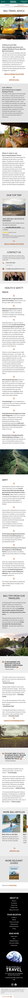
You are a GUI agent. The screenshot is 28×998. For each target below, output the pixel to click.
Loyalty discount (14, 924)
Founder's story (14, 907)
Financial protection (14, 926)
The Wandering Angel (19, 989)
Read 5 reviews (12, 232)
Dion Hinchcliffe (4, 990)
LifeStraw (16, 391)
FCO (18, 583)
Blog (14, 938)
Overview (7, 5)
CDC (3, 585)
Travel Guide (20, 5)
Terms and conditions (14, 943)
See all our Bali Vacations (14, 74)
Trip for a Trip (14, 905)
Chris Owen (13, 885)
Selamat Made (11, 991)
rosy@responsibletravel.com (15, 269)
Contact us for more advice (14, 720)
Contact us (14, 917)
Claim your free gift (14, 922)
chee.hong (15, 990)
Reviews (14, 919)
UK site (14, 928)
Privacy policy (14, 945)
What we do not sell (14, 909)
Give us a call (14, 80)
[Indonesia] (14, 872)
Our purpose (14, 903)
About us (14, 900)
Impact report (14, 936)
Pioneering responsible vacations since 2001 (14, 978)
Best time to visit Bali (9, 834)
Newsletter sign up (14, 940)
